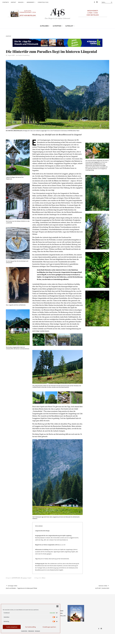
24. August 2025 (10, 55)
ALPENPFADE (57, 26)
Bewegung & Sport (26, 578)
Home (43, 578)
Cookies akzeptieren (11, 627)
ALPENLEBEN (44, 26)
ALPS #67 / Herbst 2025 (102, 587)
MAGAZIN (20, 2)
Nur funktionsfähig (30, 627)
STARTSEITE (5, 2)
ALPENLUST (69, 26)
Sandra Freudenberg (23, 55)
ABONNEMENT (30, 2)
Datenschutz (31, 631)
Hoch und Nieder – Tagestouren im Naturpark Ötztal (21, 587)
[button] (57, 606)
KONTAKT (13, 2)
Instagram (97, 3)
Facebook (94, 3)
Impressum (37, 631)
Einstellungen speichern (49, 627)
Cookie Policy (24, 631)
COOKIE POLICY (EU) (43, 2)
